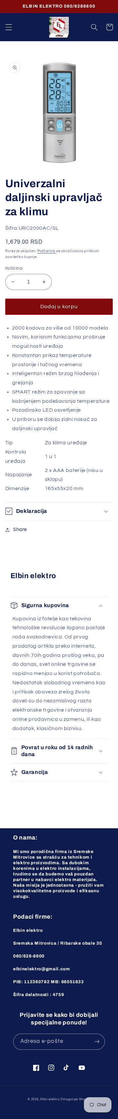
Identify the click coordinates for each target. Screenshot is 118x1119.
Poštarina (46, 251)
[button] (8, 27)
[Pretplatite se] (97, 1042)
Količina (13, 268)
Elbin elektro (50, 1099)
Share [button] (20, 529)
